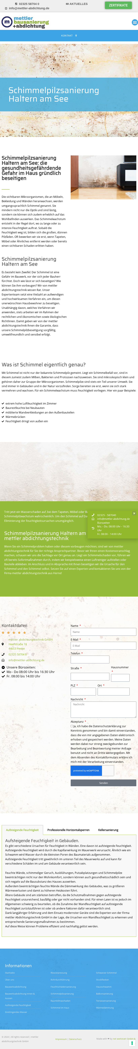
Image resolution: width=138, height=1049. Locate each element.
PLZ (73, 685)
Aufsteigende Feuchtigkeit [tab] (22, 830)
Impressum (61, 1039)
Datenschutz (75, 1039)
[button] (134, 513)
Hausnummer (120, 667)
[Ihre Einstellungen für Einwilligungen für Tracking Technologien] (132, 1043)
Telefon (76, 653)
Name (75, 626)
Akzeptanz (77, 721)
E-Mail (75, 639)
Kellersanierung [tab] (108, 830)
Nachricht (77, 699)
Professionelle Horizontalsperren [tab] (68, 830)
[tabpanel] (69, 886)
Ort (100, 685)
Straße (75, 668)
